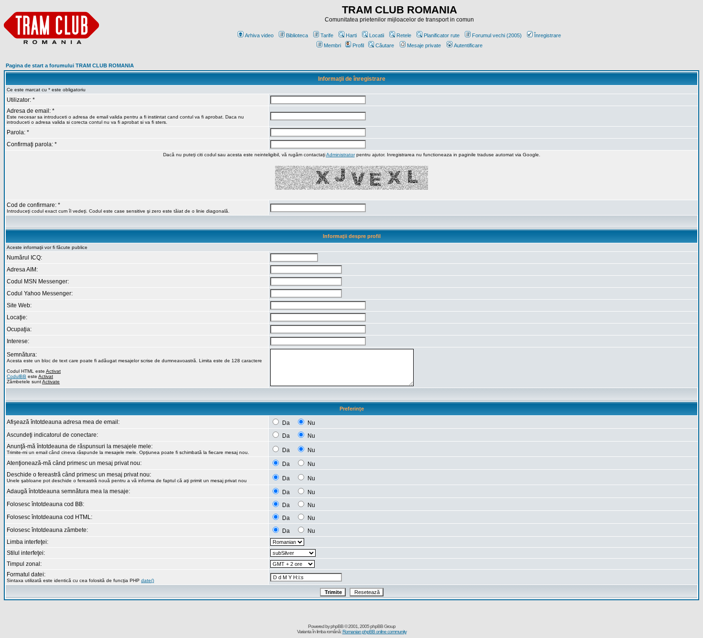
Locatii (376, 35)
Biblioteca (297, 35)
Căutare (384, 45)
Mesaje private (424, 45)
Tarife (326, 35)
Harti (351, 35)
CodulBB (16, 376)
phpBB (336, 626)
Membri (332, 45)
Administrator (340, 154)
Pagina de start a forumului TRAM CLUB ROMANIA (70, 65)
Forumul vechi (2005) (497, 35)
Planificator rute (442, 35)
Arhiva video (259, 35)
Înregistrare (547, 35)
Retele (403, 35)
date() (147, 580)
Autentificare (468, 45)
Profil (358, 45)
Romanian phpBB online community (374, 631)
